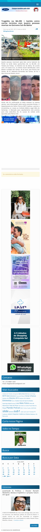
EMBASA (28, 398)
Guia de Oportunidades (26, 401)
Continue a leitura (18, 520)
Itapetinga (5, 403)
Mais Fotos (24, 403)
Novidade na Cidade (24, 405)
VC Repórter (15, 414)
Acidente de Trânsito (7, 394)
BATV (4, 396)
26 (8, 474)
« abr (4, 476)
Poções (29, 408)
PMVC (21, 408)
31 (34, 474)
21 (19, 472)
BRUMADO (13, 396)
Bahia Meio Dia (23, 394)
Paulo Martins (33, 405)
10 (34, 468)
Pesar (4, 408)
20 (13, 472)
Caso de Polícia (20, 396)
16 (29, 470)
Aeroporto (15, 394)
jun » (8, 476)
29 (24, 474)
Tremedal (31, 411)
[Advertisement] (20, 15)
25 (3, 474)
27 (13, 474)
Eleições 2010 (5, 398)
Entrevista (6, 400)
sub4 (27, 411)
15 (24, 470)
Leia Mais (34, 525)
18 (3, 472)
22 (24, 472)
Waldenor (33, 414)
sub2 (22, 411)
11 (3, 470)
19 (8, 472)
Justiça (13, 403)
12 (8, 470)
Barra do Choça (31, 394)
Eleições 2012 (14, 398)
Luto (17, 403)
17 (34, 470)
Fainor (13, 400)
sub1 (17, 411)
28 (19, 474)
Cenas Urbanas (30, 396)
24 (34, 472)
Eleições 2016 (22, 398)
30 (29, 474)
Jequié (10, 403)
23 (29, 472)
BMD (8, 396)
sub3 (25, 411)
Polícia (25, 408)
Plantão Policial (13, 407)
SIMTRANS (33, 408)
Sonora (11, 412)
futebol (17, 401)
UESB (9, 414)
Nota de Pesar (14, 405)
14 (19, 470)
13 (13, 470)
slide (5, 411)
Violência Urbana (24, 414)
